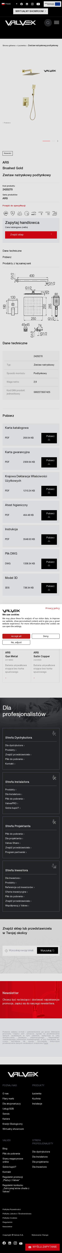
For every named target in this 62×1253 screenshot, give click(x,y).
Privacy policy (52, 608)
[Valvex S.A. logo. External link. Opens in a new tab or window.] (11, 611)
